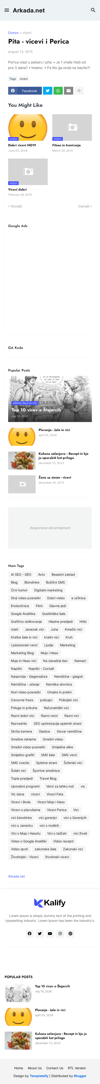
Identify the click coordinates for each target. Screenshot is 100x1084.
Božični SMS (55, 582)
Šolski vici (18, 771)
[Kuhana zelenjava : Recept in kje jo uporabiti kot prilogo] (22, 461)
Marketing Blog (22, 653)
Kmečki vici (73, 629)
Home (18, 1068)
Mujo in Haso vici (23, 661)
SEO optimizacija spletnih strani (57, 723)
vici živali (80, 833)
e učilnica (78, 598)
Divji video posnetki (25, 598)
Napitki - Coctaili (41, 669)
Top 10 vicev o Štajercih (52, 986)
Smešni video (53, 739)
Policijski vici (68, 700)
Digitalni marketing (48, 590)
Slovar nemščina (69, 731)
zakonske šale (45, 849)
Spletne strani (46, 763)
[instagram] (60, 934)
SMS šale (48, 755)
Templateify (39, 1076)
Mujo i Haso (49, 653)
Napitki (16, 669)
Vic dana (17, 794)
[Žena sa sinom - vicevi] (22, 484)
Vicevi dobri (17, 189)
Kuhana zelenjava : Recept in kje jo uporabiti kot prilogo (63, 456)
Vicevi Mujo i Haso (51, 802)
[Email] (68, 91)
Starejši (83, 206)
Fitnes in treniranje (66, 145)
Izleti (14, 629)
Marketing (67, 645)
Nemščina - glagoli (68, 676)
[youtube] (50, 934)
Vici (76, 810)
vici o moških (49, 825)
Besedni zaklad (63, 574)
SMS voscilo (20, 763)
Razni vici (71, 716)
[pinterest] (70, 934)
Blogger (80, 1076)
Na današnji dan (55, 661)
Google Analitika (23, 614)
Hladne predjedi (61, 621)
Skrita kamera (21, 731)
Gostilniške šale (53, 614)
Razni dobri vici (22, 716)
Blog (14, 582)
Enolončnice (20, 606)
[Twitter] (47, 91)
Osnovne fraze (22, 700)
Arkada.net (29, 10)
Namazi (80, 661)
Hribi (83, 621)
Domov (13, 33)
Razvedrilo (19, 723)
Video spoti (19, 849)
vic (83, 786)
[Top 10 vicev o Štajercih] (18, 993)
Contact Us (54, 1068)
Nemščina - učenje (25, 684)
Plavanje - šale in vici (54, 430)
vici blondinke (21, 818)
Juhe (54, 629)
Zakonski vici (73, 849)
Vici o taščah (57, 833)
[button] (6, 10)
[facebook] (29, 934)
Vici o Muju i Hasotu (25, 833)
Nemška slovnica (59, 684)
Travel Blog (48, 778)
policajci (46, 700)
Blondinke (31, 582)
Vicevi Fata (55, 794)
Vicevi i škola (20, 802)
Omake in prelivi (59, 692)
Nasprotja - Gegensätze (29, 676)
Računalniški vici (56, 708)
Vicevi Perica (57, 810)
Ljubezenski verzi (24, 645)
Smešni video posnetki (28, 747)
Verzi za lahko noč (60, 786)
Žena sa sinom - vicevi (55, 477)
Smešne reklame (23, 739)
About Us (35, 1068)
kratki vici (51, 637)
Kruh (69, 637)
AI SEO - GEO (21, 574)
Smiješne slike (62, 747)
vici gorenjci (48, 818)
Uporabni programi (25, 786)
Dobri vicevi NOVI (22, 145)
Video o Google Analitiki (29, 841)
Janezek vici (34, 629)
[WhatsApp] (58, 91)
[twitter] (40, 934)
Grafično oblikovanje (26, 621)
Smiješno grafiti (22, 755)
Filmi (39, 606)
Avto (41, 574)
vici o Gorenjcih (75, 818)
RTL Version (77, 1068)
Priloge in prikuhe (24, 708)
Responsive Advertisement (50, 528)
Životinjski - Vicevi (24, 857)
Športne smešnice (46, 771)
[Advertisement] (50, 281)
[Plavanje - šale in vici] (22, 437)
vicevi (27, 33)
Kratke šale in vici (24, 637)
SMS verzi (69, 755)
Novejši (16, 206)
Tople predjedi (22, 778)
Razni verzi (49, 716)
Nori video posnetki (25, 692)
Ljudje (48, 645)
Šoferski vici (73, 763)
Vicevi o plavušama (25, 810)
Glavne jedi (57, 606)
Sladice (44, 731)
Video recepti (63, 841)
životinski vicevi (57, 857)
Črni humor (19, 590)
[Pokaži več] (79, 91)
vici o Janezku (22, 825)
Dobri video (56, 598)
